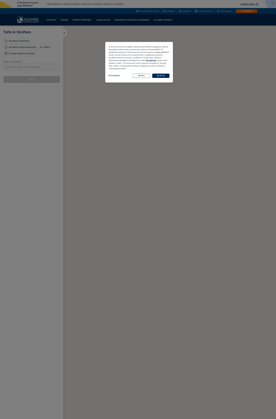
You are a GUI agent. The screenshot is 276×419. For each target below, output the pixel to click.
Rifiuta (141, 76)
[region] (139, 62)
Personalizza (114, 75)
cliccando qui (151, 60)
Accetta (161, 76)
